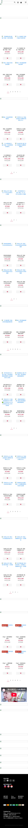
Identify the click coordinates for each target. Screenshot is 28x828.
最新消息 (13, 798)
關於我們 (6, 796)
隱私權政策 (20, 796)
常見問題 (6, 798)
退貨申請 (20, 798)
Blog (12, 796)
